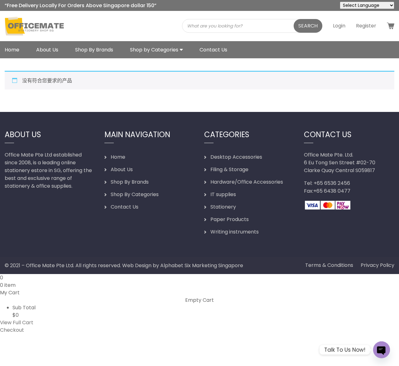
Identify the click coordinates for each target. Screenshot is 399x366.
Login (339, 25)
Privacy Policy (377, 265)
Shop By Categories (135, 194)
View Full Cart (16, 322)
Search (308, 25)
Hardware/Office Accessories (246, 181)
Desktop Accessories (236, 157)
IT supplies (223, 194)
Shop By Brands (94, 49)
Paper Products (229, 219)
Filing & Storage (229, 169)
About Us (47, 49)
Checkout (12, 330)
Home (12, 49)
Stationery (223, 206)
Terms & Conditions (329, 265)
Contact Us (213, 49)
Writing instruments (234, 231)
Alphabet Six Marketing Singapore (201, 265)
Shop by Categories (154, 49)
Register (366, 25)
